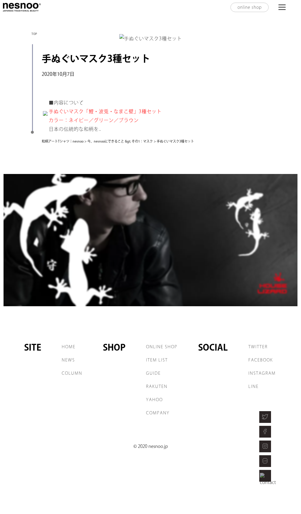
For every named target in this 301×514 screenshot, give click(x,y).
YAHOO (154, 400)
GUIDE (153, 373)
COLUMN (72, 373)
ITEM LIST (157, 360)
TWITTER (258, 347)
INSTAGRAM (262, 373)
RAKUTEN (157, 386)
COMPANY (158, 413)
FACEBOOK (260, 360)
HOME (69, 347)
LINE (253, 386)
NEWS (68, 360)
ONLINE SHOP (162, 347)
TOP (34, 33)
